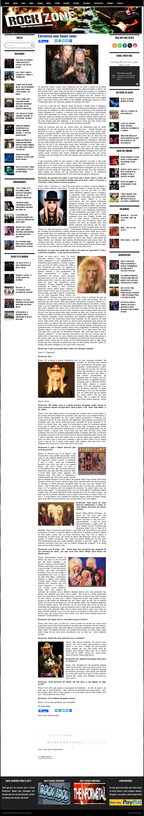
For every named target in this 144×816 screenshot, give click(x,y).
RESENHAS (86, 3)
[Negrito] (48, 742)
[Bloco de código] (70, 742)
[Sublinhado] (54, 742)
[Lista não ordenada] (64, 742)
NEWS (23, 3)
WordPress (138, 813)
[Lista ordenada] (61, 742)
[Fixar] (57, 742)
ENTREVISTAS (98, 3)
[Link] (73, 742)
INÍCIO (7, 3)
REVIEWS (76, 3)
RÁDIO (48, 3)
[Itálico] (51, 742)
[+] (79, 742)
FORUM (57, 3)
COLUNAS (66, 3)
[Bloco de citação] (67, 742)
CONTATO (120, 3)
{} (76, 742)
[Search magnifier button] (32, 45)
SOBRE (15, 3)
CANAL (31, 3)
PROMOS (110, 3)
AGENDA (40, 3)
